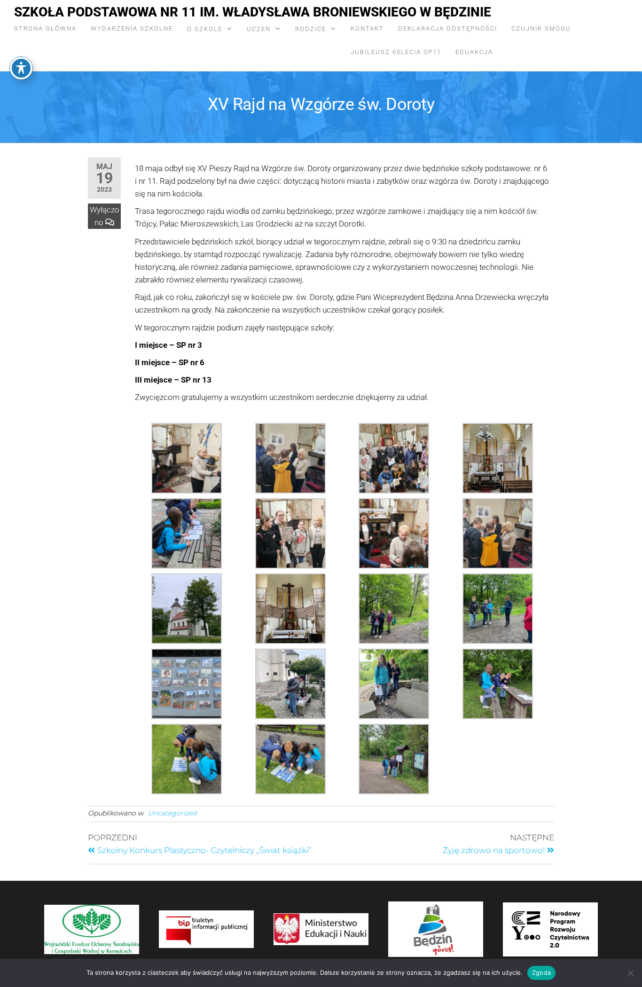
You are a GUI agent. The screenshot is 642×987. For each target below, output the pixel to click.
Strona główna (45, 28)
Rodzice (310, 28)
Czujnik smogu (541, 28)
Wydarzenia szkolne (132, 28)
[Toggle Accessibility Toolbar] (21, 68)
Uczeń (259, 28)
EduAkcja (474, 51)
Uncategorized (172, 813)
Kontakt (367, 28)
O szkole (204, 28)
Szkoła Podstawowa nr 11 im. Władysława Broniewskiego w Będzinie (252, 12)
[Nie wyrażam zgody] (630, 973)
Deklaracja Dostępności (447, 28)
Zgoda (541, 972)
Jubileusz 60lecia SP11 (396, 51)
